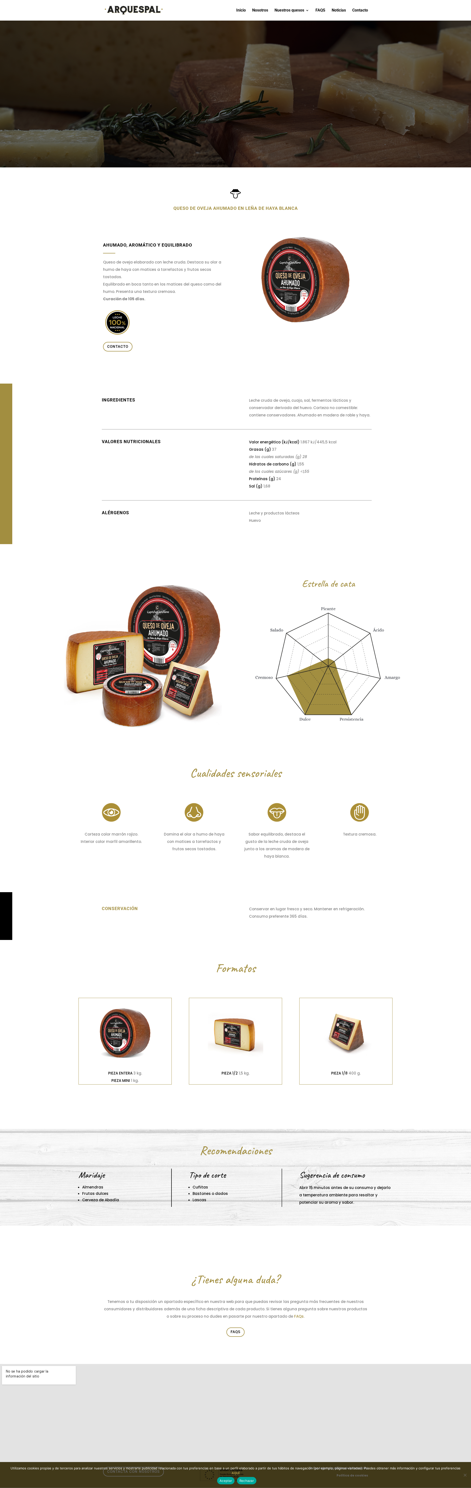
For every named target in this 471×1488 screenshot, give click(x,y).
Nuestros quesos (289, 11)
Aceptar (226, 1481)
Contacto (360, 11)
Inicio (241, 11)
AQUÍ (236, 1473)
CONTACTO (117, 346)
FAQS (320, 11)
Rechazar (246, 1481)
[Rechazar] (464, 1475)
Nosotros (260, 11)
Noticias (339, 11)
